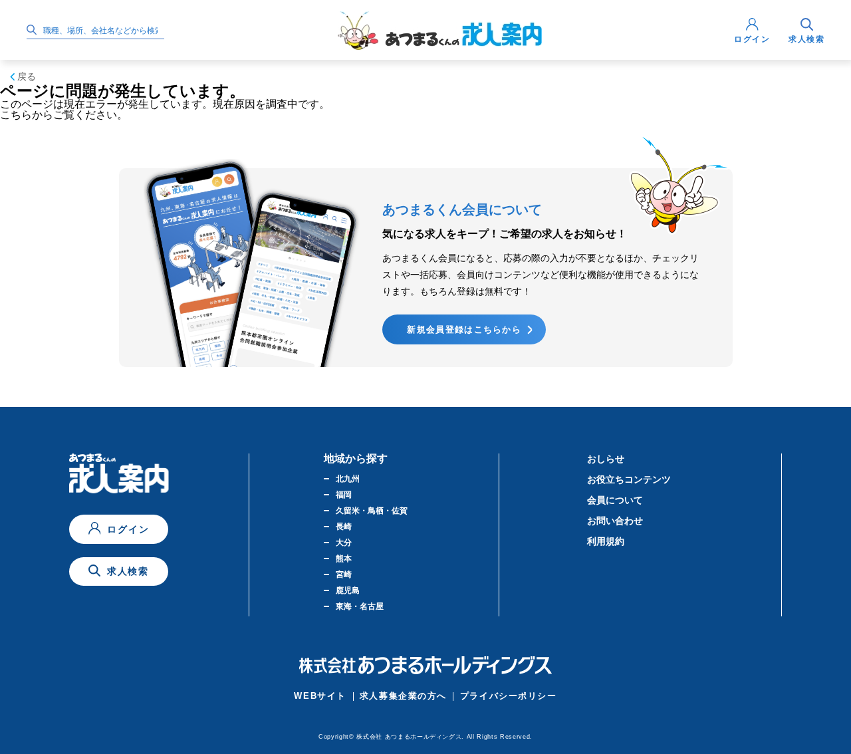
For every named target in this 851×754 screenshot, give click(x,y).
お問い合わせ (615, 520)
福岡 (344, 495)
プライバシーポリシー (508, 696)
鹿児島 (348, 590)
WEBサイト (320, 696)
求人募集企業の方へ (403, 696)
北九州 (348, 479)
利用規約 (605, 541)
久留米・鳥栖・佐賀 (372, 511)
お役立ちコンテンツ (629, 479)
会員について (615, 500)
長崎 (344, 527)
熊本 (344, 559)
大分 (344, 543)
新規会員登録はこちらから (464, 329)
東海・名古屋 (360, 606)
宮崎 (344, 574)
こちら (16, 114)
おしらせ (605, 458)
